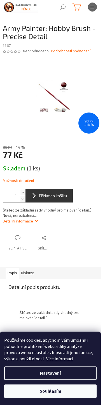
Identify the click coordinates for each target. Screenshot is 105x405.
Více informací (59, 359)
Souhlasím (50, 391)
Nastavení (50, 373)
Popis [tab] (12, 273)
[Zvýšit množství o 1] (22, 192)
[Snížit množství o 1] (22, 199)
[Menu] (92, 7)
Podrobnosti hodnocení (70, 51)
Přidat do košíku (53, 195)
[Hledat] (63, 7)
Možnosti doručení (18, 181)
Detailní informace (18, 221)
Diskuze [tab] (27, 273)
